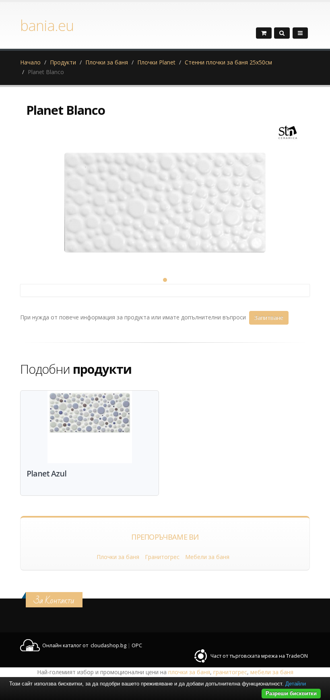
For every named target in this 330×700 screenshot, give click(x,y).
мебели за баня (271, 672)
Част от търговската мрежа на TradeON (259, 655)
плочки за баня (189, 672)
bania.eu (47, 25)
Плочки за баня (106, 62)
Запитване (268, 317)
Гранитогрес (162, 557)
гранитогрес (230, 672)
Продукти (63, 62)
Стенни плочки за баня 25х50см (228, 62)
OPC (137, 645)
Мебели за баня (207, 557)
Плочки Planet (156, 62)
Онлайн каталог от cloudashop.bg (84, 645)
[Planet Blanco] (165, 207)
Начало (30, 62)
